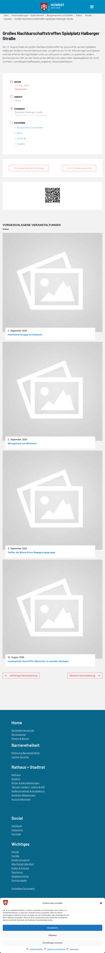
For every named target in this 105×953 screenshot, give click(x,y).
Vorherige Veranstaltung (23, 675)
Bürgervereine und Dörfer (60, 15)
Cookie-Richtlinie (36, 949)
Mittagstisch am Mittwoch (22, 443)
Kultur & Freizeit (20, 868)
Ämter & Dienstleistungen (25, 783)
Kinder (88, 15)
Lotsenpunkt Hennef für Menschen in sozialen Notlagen (38, 661)
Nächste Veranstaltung (82, 675)
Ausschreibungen (21, 799)
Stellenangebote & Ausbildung (27, 791)
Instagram (17, 830)
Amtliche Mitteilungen (23, 795)
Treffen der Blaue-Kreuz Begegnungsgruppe (31, 552)
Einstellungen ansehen (53, 943)
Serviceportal (18, 734)
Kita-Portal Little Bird (22, 864)
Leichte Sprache (20, 757)
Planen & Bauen (20, 738)
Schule (15, 851)
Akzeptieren (52, 928)
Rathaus (16, 774)
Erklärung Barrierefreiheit (25, 753)
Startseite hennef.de (22, 730)
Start (6, 15)
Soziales (8, 18)
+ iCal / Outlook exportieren (79, 168)
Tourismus (17, 872)
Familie (15, 855)
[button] (101, 903)
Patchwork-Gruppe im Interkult (25, 334)
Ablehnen (52, 935)
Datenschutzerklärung (56, 949)
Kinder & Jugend (20, 860)
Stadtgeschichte (20, 876)
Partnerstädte (19, 880)
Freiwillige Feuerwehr (23, 888)
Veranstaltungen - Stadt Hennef (28, 15)
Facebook (16, 825)
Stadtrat (15, 778)
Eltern (79, 15)
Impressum (74, 949)
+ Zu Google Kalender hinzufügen (29, 168)
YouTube (16, 834)
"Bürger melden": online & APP (28, 787)
